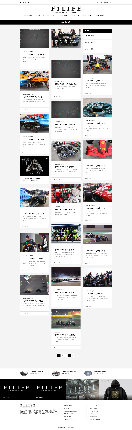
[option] (34, 170)
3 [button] (47, 158)
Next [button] (114, 373)
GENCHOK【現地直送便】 (70, 411)
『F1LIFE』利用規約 (95, 419)
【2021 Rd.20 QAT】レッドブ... (97, 81)
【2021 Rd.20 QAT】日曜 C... (65, 250)
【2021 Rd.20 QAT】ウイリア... (34, 214)
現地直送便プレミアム (34, 373)
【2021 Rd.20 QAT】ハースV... (65, 209)
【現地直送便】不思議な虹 (100, 371)
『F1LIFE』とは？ (89, 35)
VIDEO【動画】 (63, 16)
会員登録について (89, 42)
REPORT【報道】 (28, 16)
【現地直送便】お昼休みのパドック (38, 371)
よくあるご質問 (89, 49)
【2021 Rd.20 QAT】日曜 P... (96, 293)
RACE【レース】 (40, 16)
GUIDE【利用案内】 (99, 16)
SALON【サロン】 (74, 16)
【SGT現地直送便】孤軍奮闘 (69, 371)
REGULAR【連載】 (52, 16)
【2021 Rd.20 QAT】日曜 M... (33, 258)
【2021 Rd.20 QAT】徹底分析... (34, 54)
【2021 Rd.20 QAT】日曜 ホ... (96, 251)
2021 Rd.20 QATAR (28, 51)
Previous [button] (17, 373)
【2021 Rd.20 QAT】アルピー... (34, 139)
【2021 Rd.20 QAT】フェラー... (97, 166)
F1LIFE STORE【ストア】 (96, 405)
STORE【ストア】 (86, 16)
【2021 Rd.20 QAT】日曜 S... (65, 292)
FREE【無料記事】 (66, 373)
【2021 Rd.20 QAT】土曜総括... (66, 335)
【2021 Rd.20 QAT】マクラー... (34, 97)
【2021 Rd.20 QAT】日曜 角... (33, 301)
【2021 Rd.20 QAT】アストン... (97, 123)
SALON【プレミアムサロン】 (71, 419)
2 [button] (46, 158)
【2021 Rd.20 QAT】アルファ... (66, 167)
